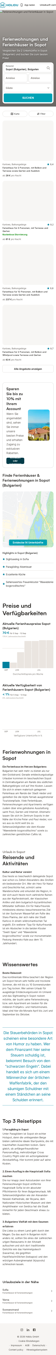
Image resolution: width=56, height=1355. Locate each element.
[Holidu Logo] (9, 5)
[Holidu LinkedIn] (28, 1330)
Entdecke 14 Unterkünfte (28, 542)
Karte (17, 113)
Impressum (16, 1345)
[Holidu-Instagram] (22, 1330)
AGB (27, 1345)
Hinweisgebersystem (36, 1349)
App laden (29, 5)
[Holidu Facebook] (34, 1330)
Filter (42, 113)
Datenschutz (38, 1345)
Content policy (16, 1349)
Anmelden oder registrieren (15, 461)
